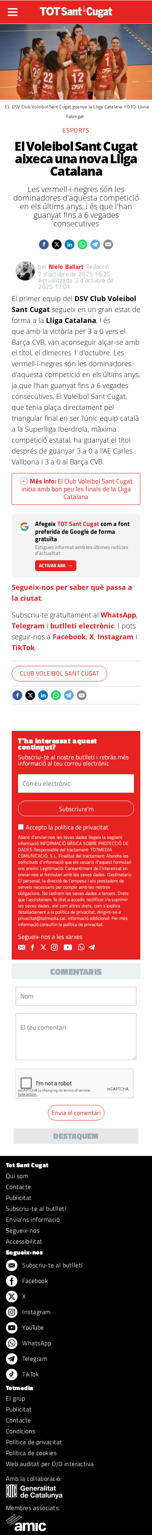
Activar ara (52, 565)
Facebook (69, 636)
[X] (44, 947)
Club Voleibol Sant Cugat (59, 673)
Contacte (18, 1186)
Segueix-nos (22, 1230)
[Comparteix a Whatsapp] (82, 244)
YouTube (32, 1327)
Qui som (17, 1175)
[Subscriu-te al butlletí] (22, 947)
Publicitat (19, 1197)
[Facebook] (33, 947)
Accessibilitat (24, 1241)
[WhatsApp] (82, 947)
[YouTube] (69, 947)
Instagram (115, 636)
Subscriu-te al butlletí (36, 1208)
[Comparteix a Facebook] (44, 244)
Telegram (28, 625)
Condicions (20, 1431)
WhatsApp (118, 614)
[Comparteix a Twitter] (57, 244)
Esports (75, 130)
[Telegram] (93, 947)
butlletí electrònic (82, 625)
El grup (15, 1398)
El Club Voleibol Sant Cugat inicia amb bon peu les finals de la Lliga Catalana (77, 489)
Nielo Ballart (66, 266)
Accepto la (67, 827)
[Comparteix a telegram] (95, 244)
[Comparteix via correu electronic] (108, 244)
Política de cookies (31, 1452)
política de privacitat (81, 827)
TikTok (23, 647)
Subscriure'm (76, 808)
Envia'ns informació (33, 1219)
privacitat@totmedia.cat (41, 918)
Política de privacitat (34, 1442)
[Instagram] (55, 947)
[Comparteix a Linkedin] (69, 244)
